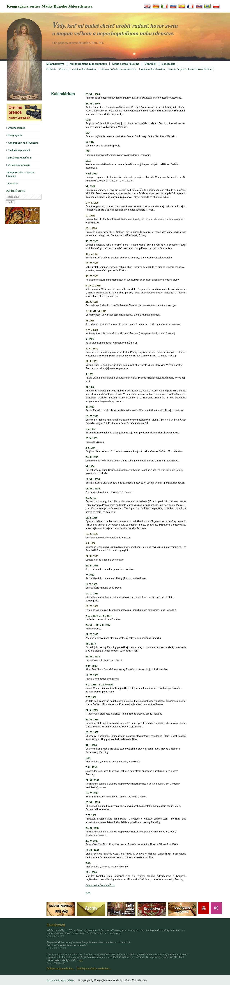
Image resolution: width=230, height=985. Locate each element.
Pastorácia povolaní (18, 150)
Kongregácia (14, 135)
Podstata (51, 69)
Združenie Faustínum (19, 157)
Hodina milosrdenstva (152, 69)
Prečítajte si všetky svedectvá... (94, 968)
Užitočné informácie (18, 165)
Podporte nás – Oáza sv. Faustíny (20, 174)
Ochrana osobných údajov (60, 980)
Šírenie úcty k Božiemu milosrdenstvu (190, 69)
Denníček (150, 63)
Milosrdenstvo (55, 63)
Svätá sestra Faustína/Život (100, 885)
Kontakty (12, 183)
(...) (80, 960)
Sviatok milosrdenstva (83, 69)
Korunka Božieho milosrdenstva (117, 69)
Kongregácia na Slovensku (22, 142)
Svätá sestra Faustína (125, 63)
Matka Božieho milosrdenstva (88, 63)
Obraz (63, 69)
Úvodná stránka (16, 128)
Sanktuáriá (168, 63)
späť (88, 892)
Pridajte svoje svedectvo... (61, 968)
